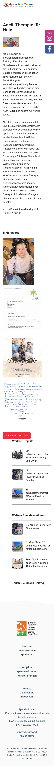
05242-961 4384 (37, 755)
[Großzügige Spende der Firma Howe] (17, 529)
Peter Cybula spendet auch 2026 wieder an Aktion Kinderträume (37, 563)
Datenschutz (27, 692)
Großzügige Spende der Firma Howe (38, 527)
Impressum (27, 696)
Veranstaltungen (27, 675)
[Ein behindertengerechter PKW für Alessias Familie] (17, 474)
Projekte (27, 667)
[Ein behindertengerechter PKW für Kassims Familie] (17, 493)
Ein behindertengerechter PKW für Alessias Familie (37, 475)
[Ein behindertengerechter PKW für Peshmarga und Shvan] (17, 454)
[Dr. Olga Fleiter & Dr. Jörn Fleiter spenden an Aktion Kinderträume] (17, 546)
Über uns (27, 646)
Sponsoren (27, 654)
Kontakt (27, 688)
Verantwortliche (27, 650)
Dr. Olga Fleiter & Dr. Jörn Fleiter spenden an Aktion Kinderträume (38, 545)
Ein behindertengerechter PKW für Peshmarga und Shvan (37, 455)
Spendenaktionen (27, 671)
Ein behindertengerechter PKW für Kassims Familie (37, 494)
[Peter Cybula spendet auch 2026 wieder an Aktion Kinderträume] (17, 563)
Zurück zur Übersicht (17, 435)
